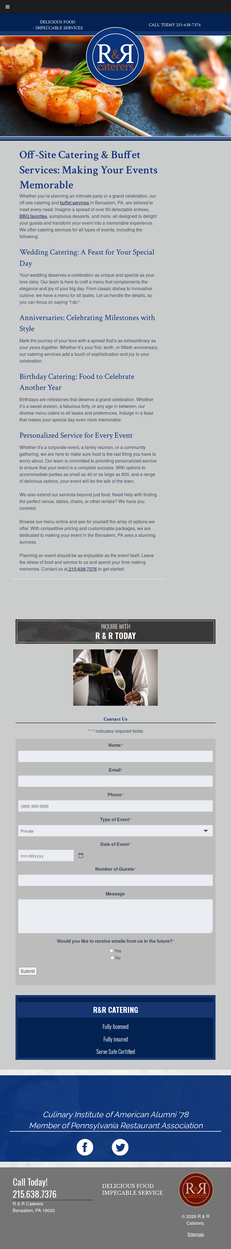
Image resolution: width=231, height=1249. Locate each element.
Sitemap (195, 1234)
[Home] (115, 55)
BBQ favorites (33, 216)
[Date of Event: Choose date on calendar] (80, 855)
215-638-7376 (82, 569)
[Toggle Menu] (7, 7)
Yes (117, 950)
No (118, 957)
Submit (28, 971)
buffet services (74, 202)
